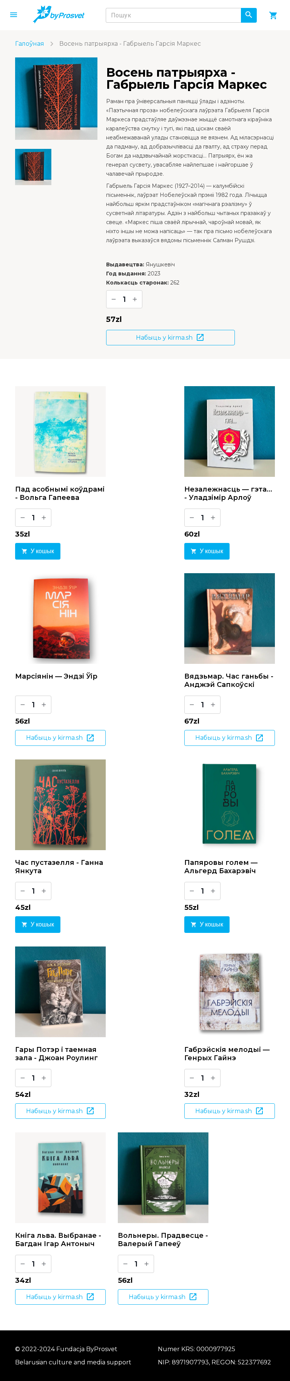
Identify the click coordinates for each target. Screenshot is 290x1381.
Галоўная (29, 43)
